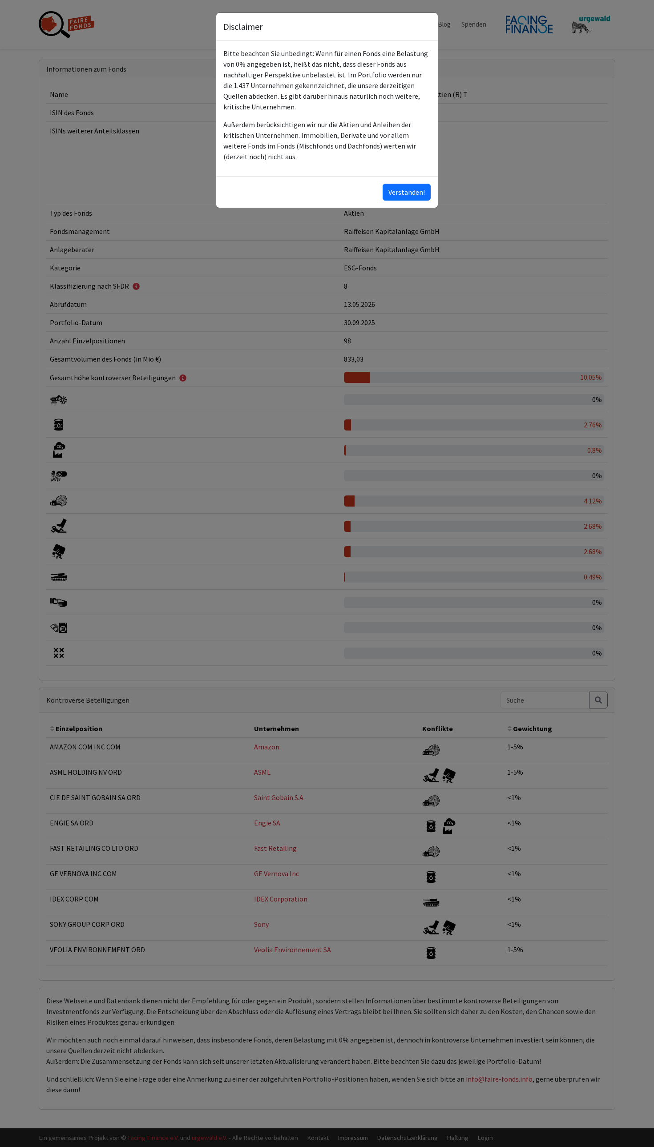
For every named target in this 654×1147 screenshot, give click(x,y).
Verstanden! (406, 192)
